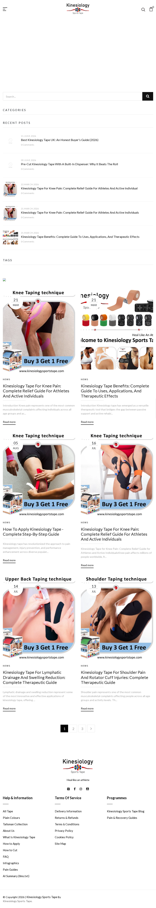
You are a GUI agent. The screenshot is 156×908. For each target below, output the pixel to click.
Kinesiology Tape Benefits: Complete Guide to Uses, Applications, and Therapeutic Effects (80, 236)
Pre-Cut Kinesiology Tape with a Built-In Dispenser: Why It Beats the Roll (69, 164)
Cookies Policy (64, 837)
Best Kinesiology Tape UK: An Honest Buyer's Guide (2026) (59, 140)
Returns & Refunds (66, 817)
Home (65, 61)
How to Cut (10, 850)
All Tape (8, 811)
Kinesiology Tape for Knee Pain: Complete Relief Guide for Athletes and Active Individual (79, 188)
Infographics (11, 863)
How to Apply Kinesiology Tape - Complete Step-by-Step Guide (33, 532)
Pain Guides (10, 869)
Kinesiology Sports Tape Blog (125, 811)
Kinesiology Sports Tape (41, 897)
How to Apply (11, 843)
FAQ (6, 856)
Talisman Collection (15, 824)
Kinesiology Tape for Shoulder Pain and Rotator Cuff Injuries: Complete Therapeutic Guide (114, 677)
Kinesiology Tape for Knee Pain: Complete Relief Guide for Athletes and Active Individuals (80, 212)
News (79, 61)
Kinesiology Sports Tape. (17, 901)
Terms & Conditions (67, 824)
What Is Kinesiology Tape (19, 837)
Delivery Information (68, 811)
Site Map (60, 843)
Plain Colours (11, 817)
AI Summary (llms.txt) (16, 876)
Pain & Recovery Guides (122, 817)
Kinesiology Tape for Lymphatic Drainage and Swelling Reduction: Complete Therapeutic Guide (34, 677)
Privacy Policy (64, 830)
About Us (8, 830)
